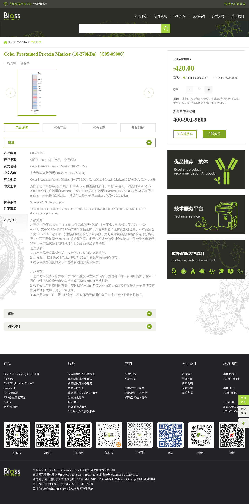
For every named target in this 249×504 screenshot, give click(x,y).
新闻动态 (187, 383)
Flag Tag (9, 379)
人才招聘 (187, 388)
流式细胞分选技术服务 (81, 374)
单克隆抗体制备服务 (80, 379)
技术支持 (243, 411)
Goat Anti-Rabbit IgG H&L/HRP (22, 374)
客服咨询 (243, 400)
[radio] (195, 78)
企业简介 (187, 374)
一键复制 (10, 63)
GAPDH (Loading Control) (19, 383)
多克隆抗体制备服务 (80, 383)
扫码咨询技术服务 (136, 397)
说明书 (25, 63)
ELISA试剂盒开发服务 (81, 411)
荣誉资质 (187, 379)
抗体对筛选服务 (77, 407)
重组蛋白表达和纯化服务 (83, 393)
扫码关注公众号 (134, 388)
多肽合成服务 (76, 388)
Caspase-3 (9, 388)
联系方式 (187, 393)
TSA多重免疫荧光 (14, 397)
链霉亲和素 (11, 407)
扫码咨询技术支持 (136, 393)
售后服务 (130, 379)
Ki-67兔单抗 (11, 393)
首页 (10, 42)
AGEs (7, 402)
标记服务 (73, 402)
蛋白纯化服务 (76, 397)
